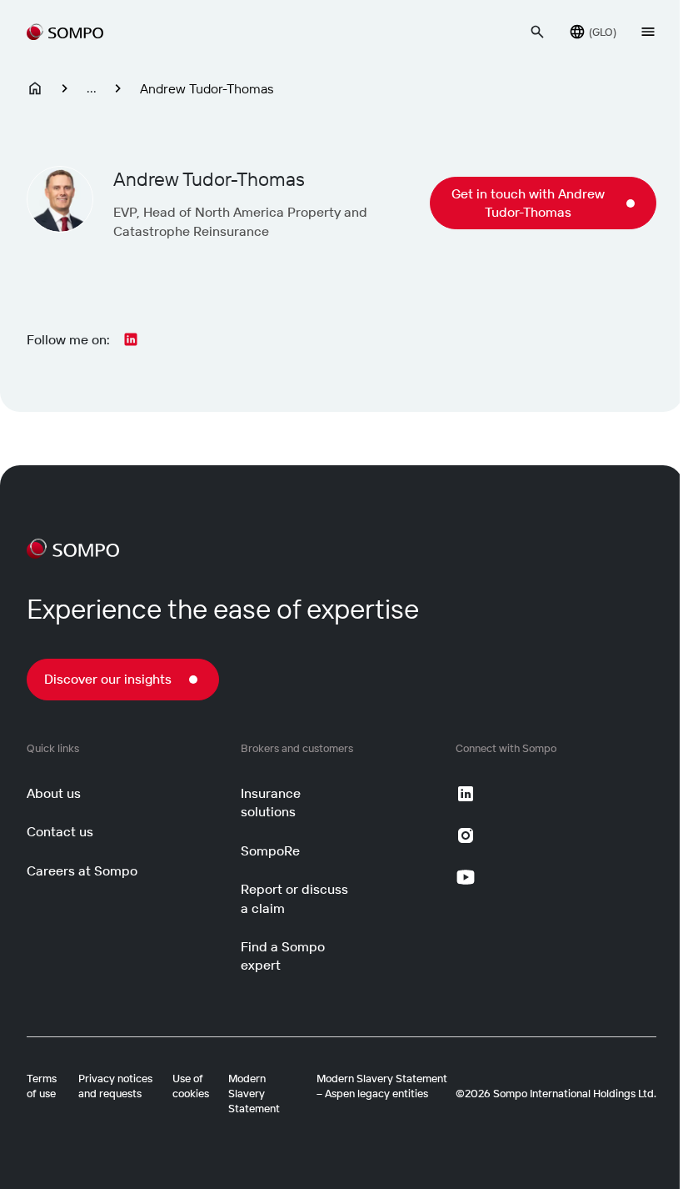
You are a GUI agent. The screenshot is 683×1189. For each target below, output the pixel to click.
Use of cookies (190, 1085)
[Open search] (537, 31)
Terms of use (42, 1085)
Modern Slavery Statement (254, 1093)
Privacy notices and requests (115, 1085)
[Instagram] (466, 835)
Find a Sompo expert (283, 955)
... (92, 87)
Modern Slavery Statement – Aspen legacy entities (382, 1085)
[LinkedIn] (466, 794)
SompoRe (270, 850)
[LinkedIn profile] (131, 339)
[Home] (35, 88)
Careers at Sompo (82, 870)
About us (54, 793)
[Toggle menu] (648, 31)
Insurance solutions (271, 802)
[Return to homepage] (65, 31)
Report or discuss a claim (294, 898)
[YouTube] (466, 877)
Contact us (60, 831)
